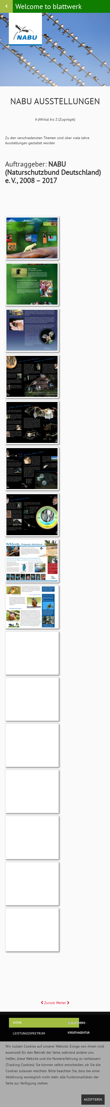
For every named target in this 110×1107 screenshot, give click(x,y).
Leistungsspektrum (29, 1033)
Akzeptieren (93, 1099)
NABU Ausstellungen (55, 101)
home (17, 1022)
